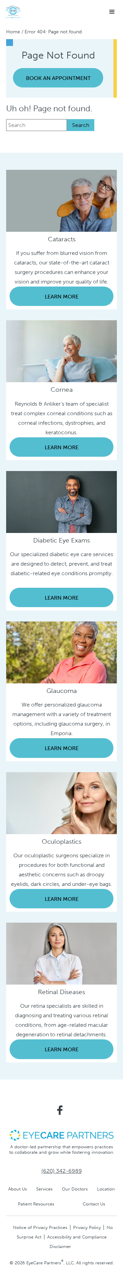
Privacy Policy (87, 1227)
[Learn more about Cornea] (61, 350)
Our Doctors (75, 1188)
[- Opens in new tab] (61, 1134)
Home (13, 32)
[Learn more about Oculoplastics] (61, 802)
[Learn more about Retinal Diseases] (61, 953)
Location (106, 1188)
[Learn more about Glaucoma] (61, 652)
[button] (112, 11)
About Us (17, 1188)
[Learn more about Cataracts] (61, 200)
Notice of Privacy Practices (40, 1227)
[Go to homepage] (13, 11)
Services (44, 1188)
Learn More (62, 296)
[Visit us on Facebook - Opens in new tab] (60, 1110)
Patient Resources (36, 1203)
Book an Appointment (58, 78)
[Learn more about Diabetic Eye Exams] (61, 501)
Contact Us (94, 1203)
